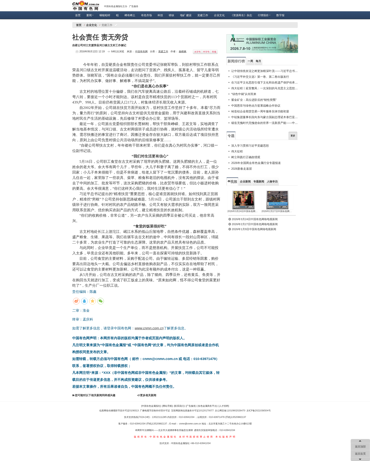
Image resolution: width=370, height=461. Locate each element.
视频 (233, 182)
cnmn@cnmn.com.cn (190, 423)
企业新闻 (245, 181)
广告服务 (133, 6)
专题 (231, 136)
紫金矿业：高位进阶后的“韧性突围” (254, 99)
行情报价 (263, 15)
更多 (293, 135)
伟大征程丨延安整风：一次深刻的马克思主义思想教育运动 (264, 88)
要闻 (89, 15)
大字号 (197, 52)
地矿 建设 (186, 15)
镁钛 (171, 15)
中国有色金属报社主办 (115, 6)
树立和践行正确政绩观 (245, 157)
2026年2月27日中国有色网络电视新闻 (278, 211)
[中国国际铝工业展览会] (262, 43)
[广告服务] (191, 406)
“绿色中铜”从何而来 (243, 94)
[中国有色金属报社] (151, 406)
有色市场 (146, 15)
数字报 (280, 15)
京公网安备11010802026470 (230, 410)
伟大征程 (237, 151)
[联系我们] (179, 406)
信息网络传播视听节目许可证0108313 (119, 410)
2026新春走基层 (241, 168)
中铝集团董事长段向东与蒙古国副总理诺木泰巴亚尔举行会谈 (264, 117)
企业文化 (219, 15)
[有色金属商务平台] (207, 406)
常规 (214, 52)
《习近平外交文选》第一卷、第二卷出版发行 (260, 76)
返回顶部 (360, 446)
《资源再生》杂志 (241, 15)
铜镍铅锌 (104, 15)
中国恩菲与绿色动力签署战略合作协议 (255, 105)
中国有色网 (141, 51)
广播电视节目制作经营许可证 (155, 410)
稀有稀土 (129, 15)
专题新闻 (258, 181)
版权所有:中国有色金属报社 (155, 436)
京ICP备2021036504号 (258, 410)
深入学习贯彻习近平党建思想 (250, 145)
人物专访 (272, 181)
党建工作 (202, 15)
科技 (160, 15)
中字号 (206, 52)
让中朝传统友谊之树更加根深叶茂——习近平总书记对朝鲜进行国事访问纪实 (264, 71)
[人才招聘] (224, 406)
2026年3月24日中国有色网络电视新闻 (243, 211)
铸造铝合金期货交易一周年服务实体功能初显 (260, 111)
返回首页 (360, 453)
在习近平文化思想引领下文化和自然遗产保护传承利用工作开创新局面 (264, 82)
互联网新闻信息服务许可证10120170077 (192, 410)
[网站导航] (167, 406)
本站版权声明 (225, 436)
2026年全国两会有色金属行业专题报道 (256, 163)
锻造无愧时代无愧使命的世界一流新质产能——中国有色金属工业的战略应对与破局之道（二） (264, 122)
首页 (78, 15)
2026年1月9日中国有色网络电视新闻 (253, 229)
